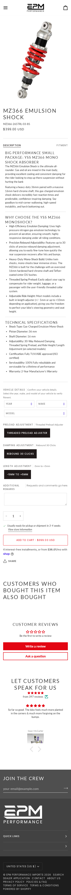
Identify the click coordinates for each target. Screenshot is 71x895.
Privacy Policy (13, 881)
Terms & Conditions (44, 885)
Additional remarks (35, 487)
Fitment (62, 145)
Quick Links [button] (11, 836)
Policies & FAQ (36, 881)
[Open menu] (9, 8)
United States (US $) (21, 866)
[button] (32, 749)
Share (12, 561)
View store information (20, 529)
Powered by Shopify (17, 889)
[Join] (64, 788)
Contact (38, 878)
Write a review (35, 646)
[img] (35, 693)
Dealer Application (16, 878)
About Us (54, 878)
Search (58, 874)
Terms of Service (15, 885)
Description (12, 145)
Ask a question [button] (35, 656)
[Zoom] (35, 59)
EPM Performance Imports (25, 874)
